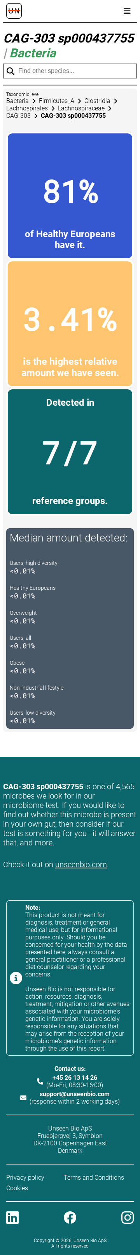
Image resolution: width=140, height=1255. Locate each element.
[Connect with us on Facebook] (70, 1218)
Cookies (17, 1188)
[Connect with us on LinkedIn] (12, 1218)
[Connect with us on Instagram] (127, 1218)
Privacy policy (25, 1177)
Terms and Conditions (94, 1177)
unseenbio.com (81, 864)
